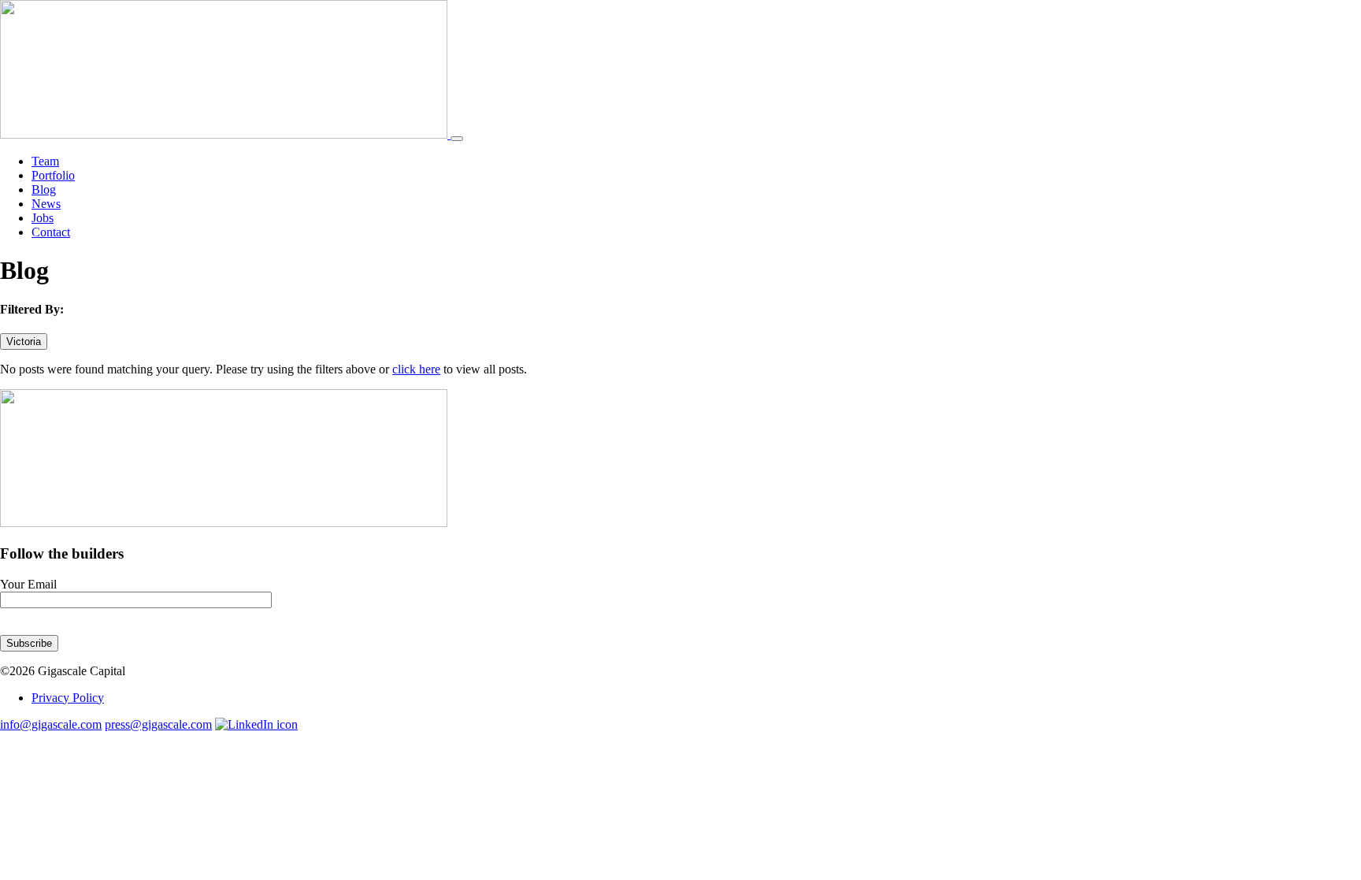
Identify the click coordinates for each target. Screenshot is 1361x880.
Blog (44, 189)
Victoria (23, 341)
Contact (51, 232)
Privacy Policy (68, 697)
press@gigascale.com (158, 724)
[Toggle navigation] (457, 138)
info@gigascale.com (51, 724)
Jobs (43, 218)
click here (416, 369)
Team (45, 161)
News (46, 203)
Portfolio (53, 175)
